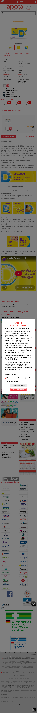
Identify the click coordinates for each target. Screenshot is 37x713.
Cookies (14, 359)
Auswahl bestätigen (19, 385)
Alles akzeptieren (18, 389)
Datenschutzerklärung (20, 357)
